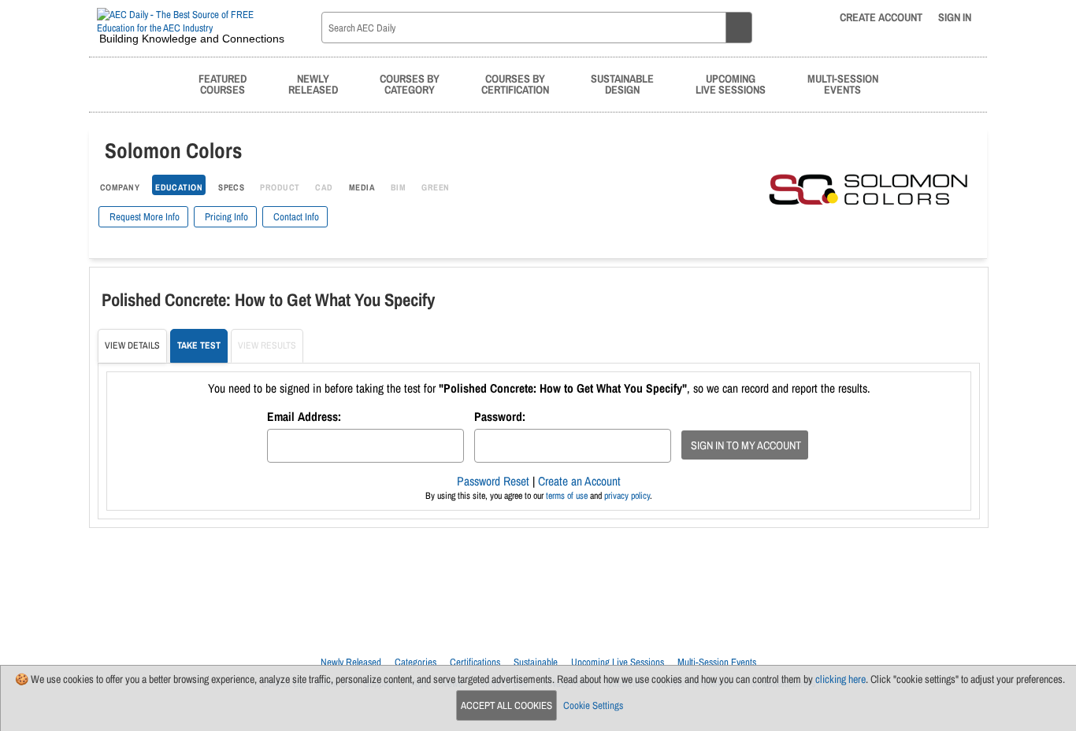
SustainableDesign (622, 84)
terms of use (567, 495)
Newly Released (351, 662)
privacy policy (627, 495)
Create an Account (579, 481)
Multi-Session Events (716, 662)
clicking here (840, 679)
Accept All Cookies (506, 705)
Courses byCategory (410, 84)
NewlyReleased (313, 84)
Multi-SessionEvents (842, 84)
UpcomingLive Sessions (731, 84)
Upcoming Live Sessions (617, 662)
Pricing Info (225, 216)
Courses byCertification (515, 84)
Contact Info (295, 216)
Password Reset (493, 481)
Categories (415, 662)
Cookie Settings (593, 705)
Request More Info (143, 216)
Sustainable (536, 662)
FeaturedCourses (223, 84)
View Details (132, 345)
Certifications (475, 662)
